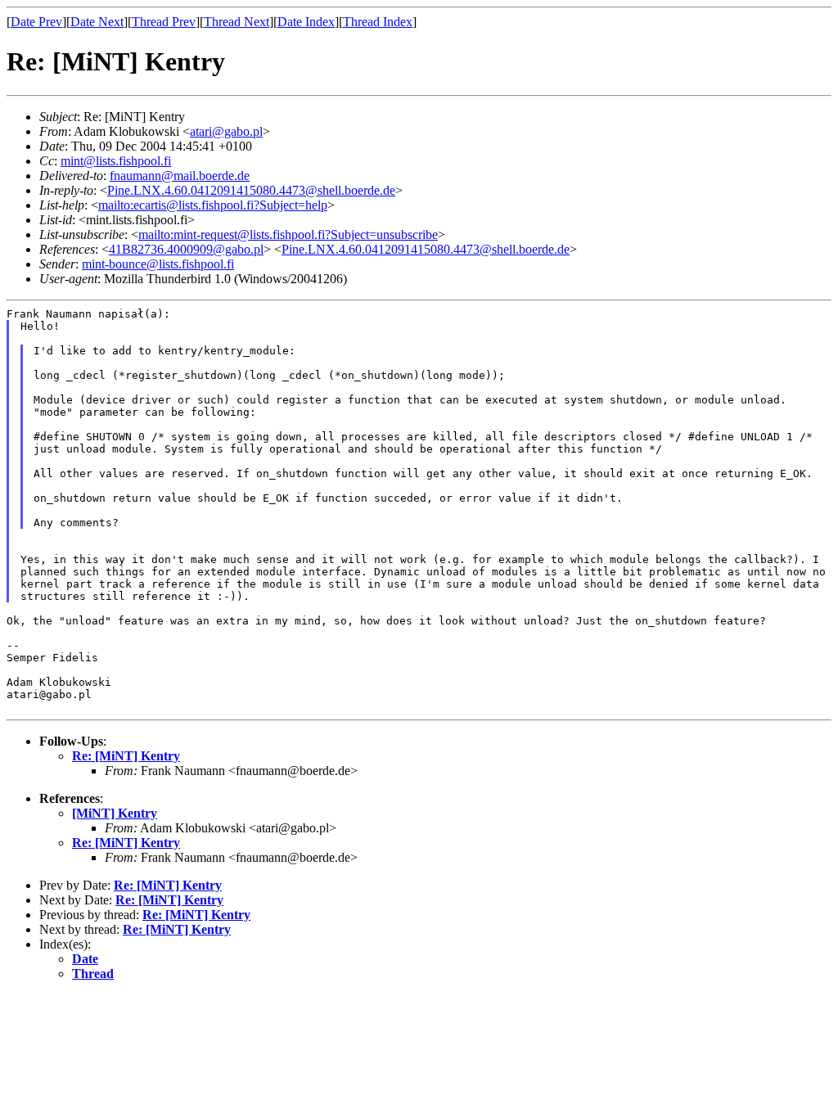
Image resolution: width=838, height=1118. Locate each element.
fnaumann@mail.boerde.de (180, 176)
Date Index (306, 22)
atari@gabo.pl (226, 131)
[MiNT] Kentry (114, 813)
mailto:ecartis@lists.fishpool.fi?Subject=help (212, 205)
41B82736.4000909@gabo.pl (186, 249)
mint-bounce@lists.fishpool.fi (158, 264)
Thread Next (236, 22)
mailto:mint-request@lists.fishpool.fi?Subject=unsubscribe (288, 234)
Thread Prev (164, 22)
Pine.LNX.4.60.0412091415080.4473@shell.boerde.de (251, 190)
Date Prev (36, 22)
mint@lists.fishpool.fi (116, 161)
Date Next (97, 22)
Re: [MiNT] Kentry (126, 756)
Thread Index (377, 22)
